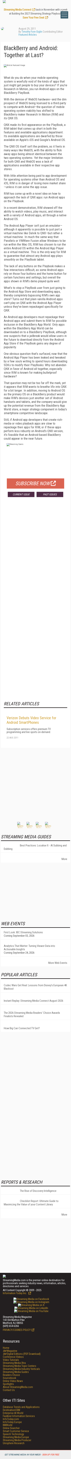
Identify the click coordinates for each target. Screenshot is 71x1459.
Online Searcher (11, 1428)
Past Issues (50, 494)
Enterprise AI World (13, 1413)
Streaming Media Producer (17, 1440)
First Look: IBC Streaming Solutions (23, 932)
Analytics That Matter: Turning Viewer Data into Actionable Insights (29, 947)
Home (6, 1347)
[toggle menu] (64, 14)
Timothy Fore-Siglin (32, 31)
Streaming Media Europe (16, 1437)
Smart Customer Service (16, 1431)
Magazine (10, 1350)
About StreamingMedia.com (18, 1387)
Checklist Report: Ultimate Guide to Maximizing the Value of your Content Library (31, 1202)
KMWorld (7, 1425)
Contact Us (9, 1390)
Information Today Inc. (15, 1293)
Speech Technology (13, 1434)
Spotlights (8, 1384)
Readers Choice (11, 1374)
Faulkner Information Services (19, 1416)
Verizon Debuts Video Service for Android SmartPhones (31, 720)
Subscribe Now (32, 483)
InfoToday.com (11, 1419)
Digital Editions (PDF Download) (22, 1353)
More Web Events (57, 963)
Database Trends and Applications (21, 1407)
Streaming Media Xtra (14, 1362)
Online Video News (13, 1380)
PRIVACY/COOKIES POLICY (17, 1329)
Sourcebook (9, 1377)
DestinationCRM (11, 1410)
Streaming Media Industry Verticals (21, 1368)
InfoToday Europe (12, 1422)
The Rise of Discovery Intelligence (38, 1191)
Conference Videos (13, 1356)
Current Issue (21, 494)
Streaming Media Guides (16, 1371)
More (64, 859)
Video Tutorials (11, 1359)
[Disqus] (35, 556)
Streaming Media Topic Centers (19, 1365)
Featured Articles (28, 34)
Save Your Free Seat (33, 17)
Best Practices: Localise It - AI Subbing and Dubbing (35, 847)
